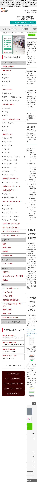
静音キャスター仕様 (10, 164)
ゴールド (7, 127)
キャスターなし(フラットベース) (14, 156)
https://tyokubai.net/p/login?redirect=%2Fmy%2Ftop (31, 332)
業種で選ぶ (5, 284)
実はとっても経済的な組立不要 (13, 383)
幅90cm (6, 78)
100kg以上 (7, 108)
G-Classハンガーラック (11, 235)
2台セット (7, 194)
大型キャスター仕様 (10, 160)
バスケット (7, 205)
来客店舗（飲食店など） (11, 300)
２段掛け (7, 149)
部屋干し (6, 272)
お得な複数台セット (10, 190)
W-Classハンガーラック (11, 224)
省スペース (7, 85)
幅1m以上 (7, 82)
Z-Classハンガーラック (11, 182)
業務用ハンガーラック (11, 178)
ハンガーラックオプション (12, 201)
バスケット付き (9, 175)
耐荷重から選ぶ (8, 104)
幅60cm (6, 74)
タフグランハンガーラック (10, 63)
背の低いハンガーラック (12, 100)
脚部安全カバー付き (10, 171)
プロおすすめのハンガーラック (13, 388)
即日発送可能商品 (9, 66)
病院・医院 (7, 310)
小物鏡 (5, 251)
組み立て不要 (8, 138)
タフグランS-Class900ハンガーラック (13, 337)
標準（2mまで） (9, 93)
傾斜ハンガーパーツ (10, 213)
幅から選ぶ (7, 70)
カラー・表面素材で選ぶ (11, 119)
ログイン (27, 10)
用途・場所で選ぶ (7, 268)
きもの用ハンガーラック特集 (13, 276)
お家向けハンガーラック (11, 186)
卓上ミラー (7, 247)
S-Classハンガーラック (11, 231)
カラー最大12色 (9, 123)
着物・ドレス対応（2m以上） (13, 97)
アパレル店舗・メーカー (11, 288)
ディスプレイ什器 (7, 260)
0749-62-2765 (27, 19)
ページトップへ (34, 403)
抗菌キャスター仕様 (10, 167)
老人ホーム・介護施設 (11, 317)
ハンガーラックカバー (11, 220)
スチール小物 (7, 264)
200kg (6, 112)
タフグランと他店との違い (13, 379)
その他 (6, 115)
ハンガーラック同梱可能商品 (11, 322)
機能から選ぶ (7, 134)
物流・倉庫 (7, 313)
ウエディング (7, 292)
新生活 (5, 280)
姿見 (4, 244)
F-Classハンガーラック (11, 227)
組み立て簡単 (8, 142)
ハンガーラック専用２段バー (13, 216)
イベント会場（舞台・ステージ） (13, 305)
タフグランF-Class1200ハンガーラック (13, 343)
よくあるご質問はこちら (13, 365)
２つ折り (7, 153)
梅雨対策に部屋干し (13, 393)
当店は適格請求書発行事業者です (22, 25)
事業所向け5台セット (10, 197)
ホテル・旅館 (7, 296)
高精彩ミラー (7, 255)
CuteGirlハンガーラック (9, 350)
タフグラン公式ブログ (13, 374)
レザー (6, 130)
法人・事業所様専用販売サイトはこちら (23, 23)
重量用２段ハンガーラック (10, 357)
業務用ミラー (6, 240)
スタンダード (8, 145)
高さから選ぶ (7, 89)
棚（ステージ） (9, 209)
